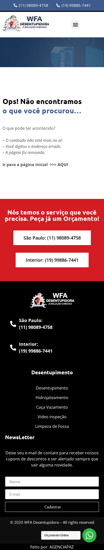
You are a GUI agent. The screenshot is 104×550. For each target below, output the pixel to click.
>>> (53, 164)
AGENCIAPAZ (61, 547)
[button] (75, 24)
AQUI (63, 164)
